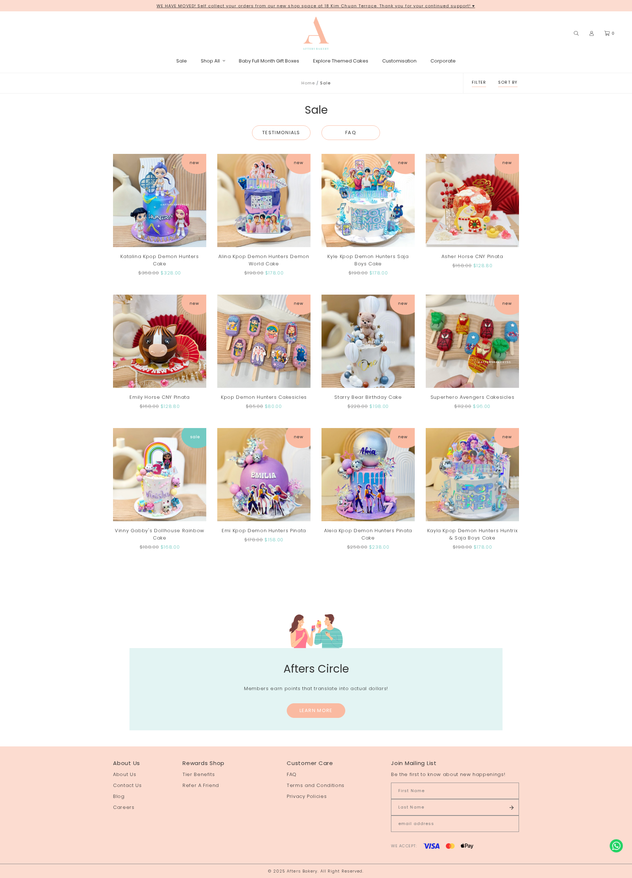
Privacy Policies (307, 796)
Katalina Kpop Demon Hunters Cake (159, 260)
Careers (124, 807)
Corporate (443, 60)
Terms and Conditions (316, 785)
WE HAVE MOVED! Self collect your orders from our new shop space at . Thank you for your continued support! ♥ (316, 6)
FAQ (350, 132)
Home (308, 83)
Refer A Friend (201, 785)
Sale (181, 60)
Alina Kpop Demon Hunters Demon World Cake (263, 260)
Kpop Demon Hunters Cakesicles (264, 397)
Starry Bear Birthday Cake (368, 397)
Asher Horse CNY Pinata (472, 256)
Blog (119, 796)
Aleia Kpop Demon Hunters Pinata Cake (368, 534)
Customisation (399, 60)
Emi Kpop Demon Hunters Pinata (264, 530)
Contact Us (127, 785)
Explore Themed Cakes (340, 60)
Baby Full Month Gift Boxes (269, 60)
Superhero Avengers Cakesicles (472, 397)
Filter (479, 82)
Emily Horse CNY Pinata (159, 397)
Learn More (316, 710)
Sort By (508, 82)
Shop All (210, 60)
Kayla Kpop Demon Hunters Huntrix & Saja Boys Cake (472, 534)
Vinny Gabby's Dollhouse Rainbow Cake (159, 534)
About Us (124, 774)
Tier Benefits (199, 774)
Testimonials (281, 132)
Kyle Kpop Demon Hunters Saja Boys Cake (368, 260)
